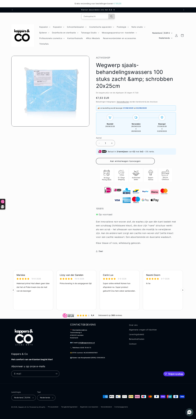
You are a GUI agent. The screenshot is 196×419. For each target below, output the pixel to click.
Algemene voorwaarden (89, 407)
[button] (45, 27)
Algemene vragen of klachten (143, 330)
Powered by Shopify (37, 407)
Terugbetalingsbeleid (69, 407)
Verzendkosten (123, 102)
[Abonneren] (56, 374)
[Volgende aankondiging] (184, 9)
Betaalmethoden (136, 339)
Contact (133, 344)
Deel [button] (101, 251)
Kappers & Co (23, 407)
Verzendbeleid (106, 407)
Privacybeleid (53, 407)
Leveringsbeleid (136, 334)
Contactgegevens (121, 407)
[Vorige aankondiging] (12, 9)
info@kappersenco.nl (86, 343)
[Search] (111, 16)
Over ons (133, 325)
